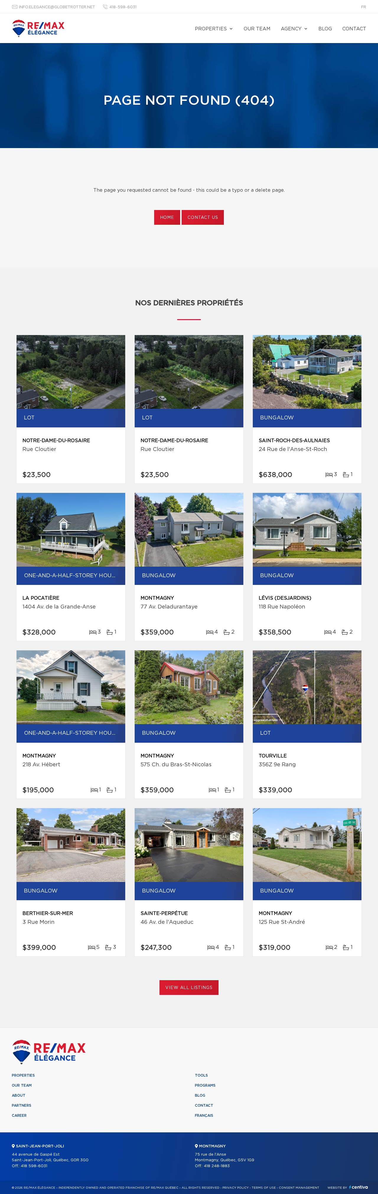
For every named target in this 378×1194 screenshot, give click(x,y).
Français (204, 1115)
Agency (291, 29)
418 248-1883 (217, 1166)
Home (167, 218)
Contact (354, 29)
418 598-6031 (34, 1166)
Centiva (358, 1187)
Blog (325, 29)
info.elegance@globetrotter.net (57, 7)
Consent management (299, 1187)
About (18, 1095)
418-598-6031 (122, 7)
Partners (21, 1105)
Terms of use (264, 1187)
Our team (257, 29)
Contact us (203, 218)
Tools (201, 1075)
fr (363, 7)
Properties (211, 29)
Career (19, 1115)
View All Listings (188, 988)
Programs (205, 1085)
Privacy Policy (235, 1187)
